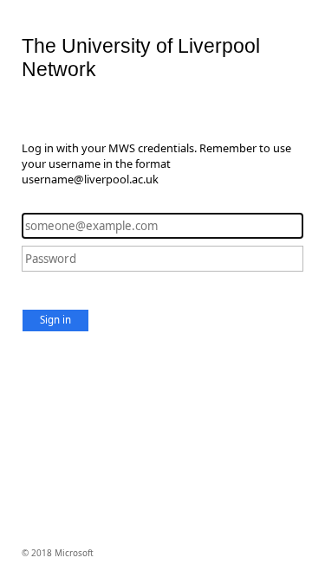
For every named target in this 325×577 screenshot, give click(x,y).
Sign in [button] (55, 319)
